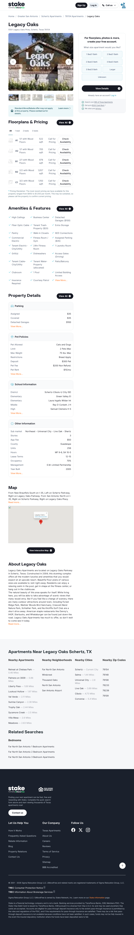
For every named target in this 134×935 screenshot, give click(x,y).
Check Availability (65, 140)
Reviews (46, 846)
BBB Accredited (50, 867)
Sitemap (46, 862)
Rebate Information (17, 841)
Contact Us (14, 856)
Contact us (17, 812)
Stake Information (97, 897)
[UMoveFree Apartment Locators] (16, 789)
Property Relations (17, 851)
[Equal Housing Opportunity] (45, 789)
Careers (46, 841)
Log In (94, 5)
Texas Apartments (51, 830)
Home (11, 16)
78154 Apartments (74, 16)
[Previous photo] (13, 62)
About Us (47, 835)
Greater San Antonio (28, 16)
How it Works (15, 830)
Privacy (46, 856)
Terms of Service (50, 851)
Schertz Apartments (51, 16)
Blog (10, 846)
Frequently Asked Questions (22, 835)
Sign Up (81, 5)
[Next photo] (68, 62)
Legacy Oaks (23, 24)
